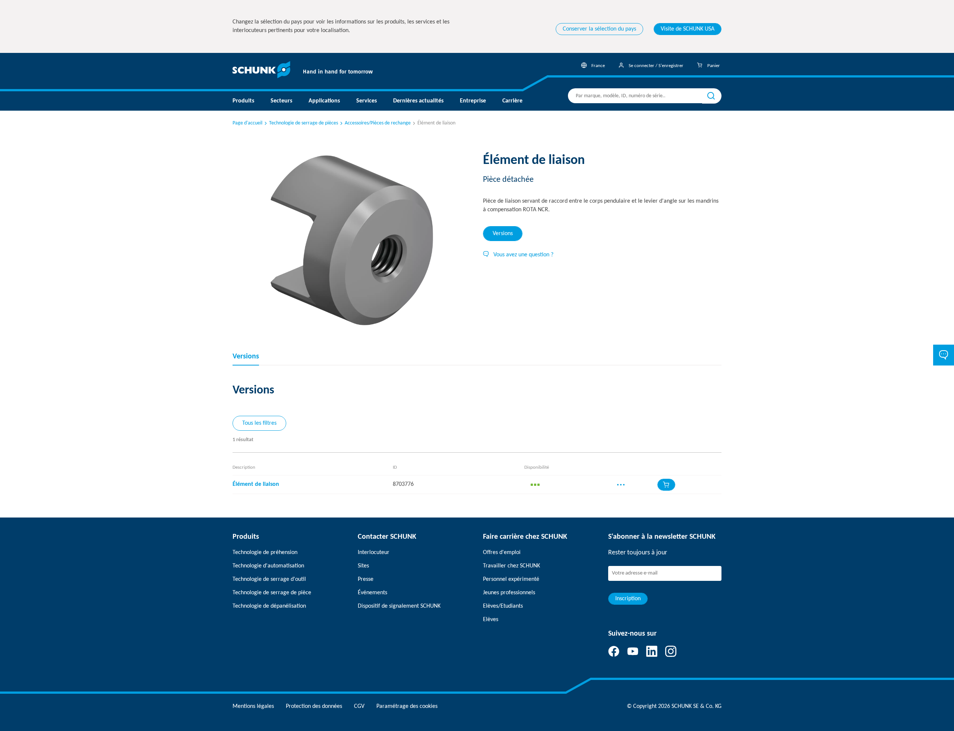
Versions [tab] (503, 234)
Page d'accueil (247, 123)
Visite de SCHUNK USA (687, 29)
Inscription (628, 599)
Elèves (490, 620)
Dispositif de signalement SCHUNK (399, 606)
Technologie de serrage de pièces (303, 123)
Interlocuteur (373, 553)
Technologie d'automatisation (268, 566)
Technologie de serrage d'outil (269, 579)
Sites (363, 566)
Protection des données (314, 706)
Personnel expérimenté (511, 579)
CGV (359, 706)
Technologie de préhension (265, 553)
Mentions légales (253, 706)
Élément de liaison (256, 484)
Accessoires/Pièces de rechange (378, 123)
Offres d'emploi (502, 553)
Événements (372, 593)
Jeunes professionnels (509, 593)
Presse (365, 579)
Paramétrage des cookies (406, 706)
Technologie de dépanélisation (269, 606)
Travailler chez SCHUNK (511, 566)
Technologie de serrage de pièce (272, 593)
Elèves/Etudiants (503, 606)
